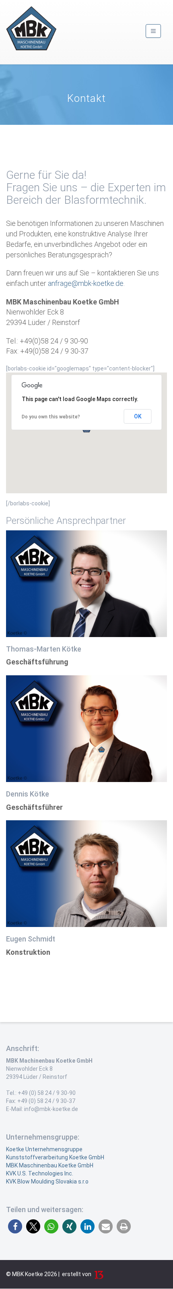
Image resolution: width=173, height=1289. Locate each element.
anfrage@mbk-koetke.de (86, 283)
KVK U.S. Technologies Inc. (39, 1173)
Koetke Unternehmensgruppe (44, 1149)
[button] (15, 1226)
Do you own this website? (51, 417)
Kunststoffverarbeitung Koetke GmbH (55, 1157)
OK (138, 416)
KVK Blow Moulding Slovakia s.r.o (47, 1181)
